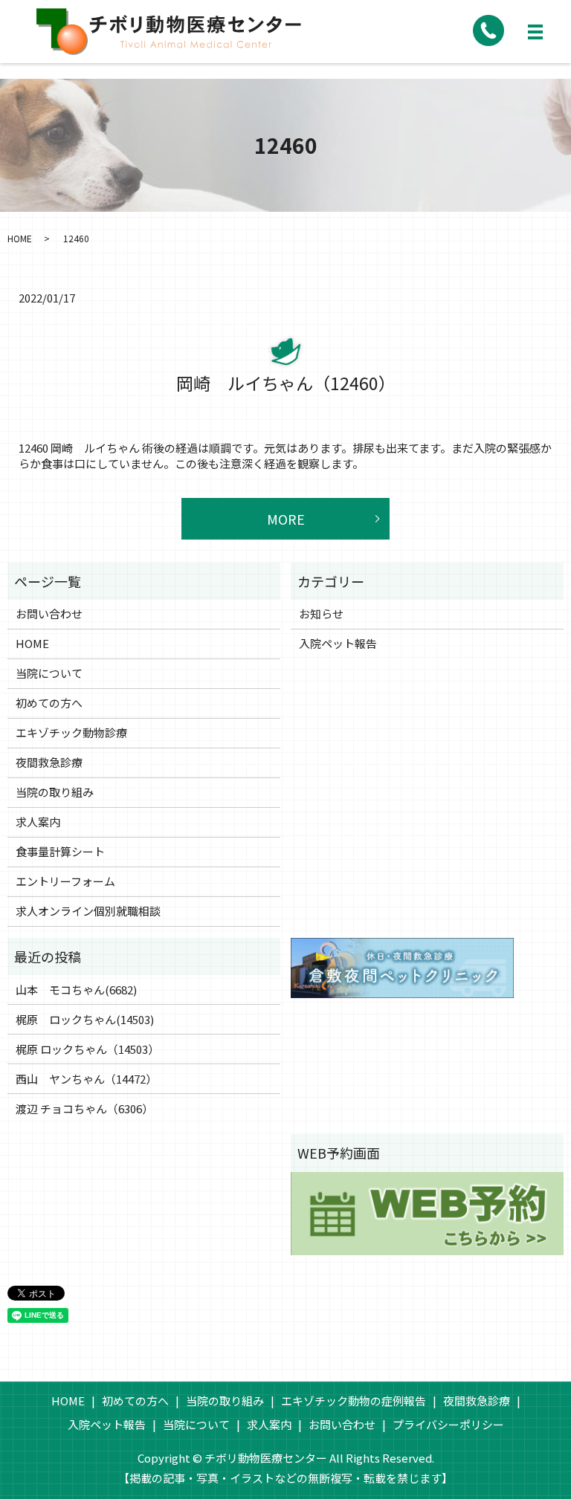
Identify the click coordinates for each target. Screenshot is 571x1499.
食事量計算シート (60, 851)
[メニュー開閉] (535, 32)
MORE (286, 518)
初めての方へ (49, 702)
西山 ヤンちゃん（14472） (86, 1079)
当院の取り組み (55, 792)
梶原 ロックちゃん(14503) (85, 1019)
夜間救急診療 (49, 762)
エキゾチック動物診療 (71, 732)
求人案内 (38, 821)
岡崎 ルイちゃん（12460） (286, 382)
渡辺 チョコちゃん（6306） (84, 1108)
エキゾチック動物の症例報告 (353, 1400)
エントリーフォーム (65, 881)
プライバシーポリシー (448, 1424)
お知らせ (321, 613)
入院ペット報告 (338, 643)
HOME (19, 238)
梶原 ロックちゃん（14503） (87, 1049)
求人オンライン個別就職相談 (88, 911)
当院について (49, 673)
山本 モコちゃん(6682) (76, 989)
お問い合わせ (49, 613)
